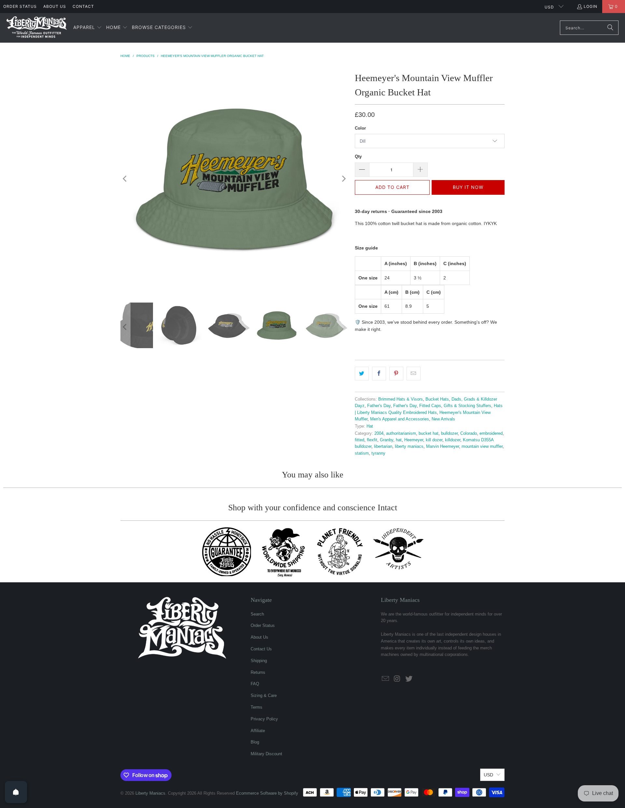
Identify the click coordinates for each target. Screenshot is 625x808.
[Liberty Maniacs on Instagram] (397, 679)
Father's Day (379, 406)
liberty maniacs (409, 446)
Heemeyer (413, 440)
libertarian (383, 446)
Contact (83, 6)
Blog (255, 742)
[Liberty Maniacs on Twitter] (409, 679)
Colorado (468, 433)
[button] (87, 27)
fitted (359, 440)
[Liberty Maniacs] (37, 27)
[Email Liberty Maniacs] (386, 679)
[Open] (16, 792)
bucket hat (428, 433)
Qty (358, 156)
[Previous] (125, 179)
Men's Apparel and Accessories (399, 419)
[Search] (610, 28)
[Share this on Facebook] (379, 373)
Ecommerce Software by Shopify (267, 793)
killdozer (452, 440)
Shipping (259, 660)
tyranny (378, 453)
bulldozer (449, 433)
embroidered (491, 433)
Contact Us (261, 648)
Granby (386, 440)
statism (362, 453)
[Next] (343, 179)
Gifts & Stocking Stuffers (467, 406)
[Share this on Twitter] (362, 373)
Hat (370, 426)
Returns (258, 672)
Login (590, 6)
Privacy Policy (264, 718)
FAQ (255, 683)
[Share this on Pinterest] (396, 373)
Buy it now (468, 187)
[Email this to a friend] (414, 373)
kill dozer (434, 440)
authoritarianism (401, 433)
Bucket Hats (437, 399)
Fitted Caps (430, 406)
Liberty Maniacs (150, 793)
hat (399, 440)
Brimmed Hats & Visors (400, 399)
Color (360, 128)
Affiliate (258, 730)
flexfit (372, 440)
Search (257, 614)
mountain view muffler (482, 446)
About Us (54, 6)
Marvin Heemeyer (442, 446)
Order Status (20, 6)
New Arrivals (443, 419)
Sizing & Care (264, 695)
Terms (256, 707)
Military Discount (266, 753)
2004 (378, 433)
